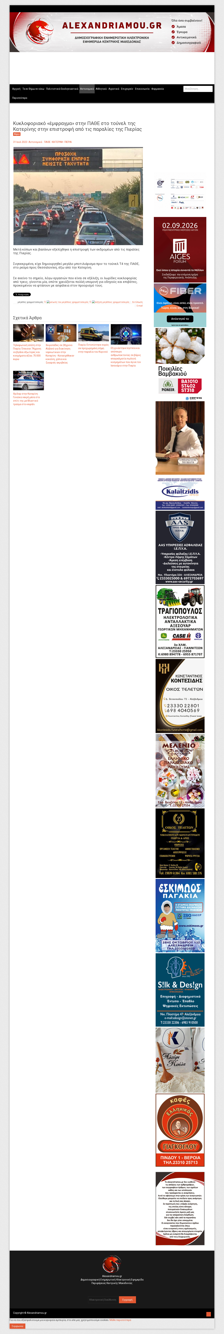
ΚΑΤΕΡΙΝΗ (57, 142)
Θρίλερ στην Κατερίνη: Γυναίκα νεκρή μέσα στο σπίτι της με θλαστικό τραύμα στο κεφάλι (26, 399)
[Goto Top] (208, 1314)
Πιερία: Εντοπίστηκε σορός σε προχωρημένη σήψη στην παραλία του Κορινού (93, 348)
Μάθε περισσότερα (120, 1320)
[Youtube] (211, 8)
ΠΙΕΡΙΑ (68, 142)
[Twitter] (209, 8)
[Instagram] (207, 8)
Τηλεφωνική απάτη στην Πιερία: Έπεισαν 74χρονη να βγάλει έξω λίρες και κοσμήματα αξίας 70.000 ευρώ (27, 352)
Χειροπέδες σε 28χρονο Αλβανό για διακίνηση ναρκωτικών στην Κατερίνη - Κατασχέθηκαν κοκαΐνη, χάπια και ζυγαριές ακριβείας (60, 354)
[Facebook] (206, 8)
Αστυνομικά (35, 142)
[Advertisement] (78, 445)
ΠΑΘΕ (47, 142)
